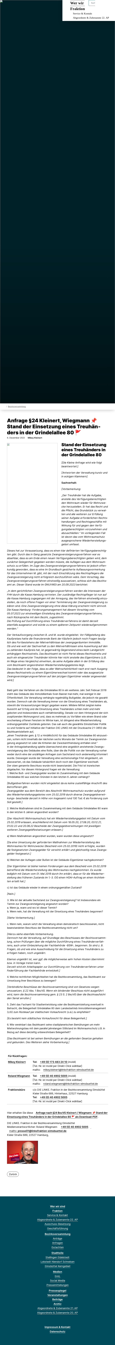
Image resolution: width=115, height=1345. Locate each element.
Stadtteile (57, 1252)
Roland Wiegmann (19, 1075)
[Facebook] (5, 6)
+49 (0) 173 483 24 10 (54, 1061)
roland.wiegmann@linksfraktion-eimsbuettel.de (70, 1083)
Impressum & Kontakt (57, 1327)
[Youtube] (28, 6)
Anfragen (57, 1242)
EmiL (57, 1276)
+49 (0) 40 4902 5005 (54, 1075)
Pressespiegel (57, 1290)
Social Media (57, 1280)
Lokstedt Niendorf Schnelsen (57, 1261)
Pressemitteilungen (57, 1285)
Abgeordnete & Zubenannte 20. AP (57, 1312)
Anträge (57, 1238)
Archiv (57, 1303)
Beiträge (57, 1299)
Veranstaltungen (57, 1295)
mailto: (37, 1130)
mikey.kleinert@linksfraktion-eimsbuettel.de (68, 1069)
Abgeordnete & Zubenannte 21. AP (57, 1308)
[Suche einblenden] (101, 6)
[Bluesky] (19, 6)
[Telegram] (23, 6)
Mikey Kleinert (17, 1061)
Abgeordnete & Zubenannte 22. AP (91, 17)
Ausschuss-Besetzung (58, 1223)
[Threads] (14, 6)
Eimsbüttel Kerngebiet (57, 1266)
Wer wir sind (57, 1206)
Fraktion (57, 1210)
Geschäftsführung (57, 1228)
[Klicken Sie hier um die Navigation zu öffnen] (109, 6)
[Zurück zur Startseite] (4, 406)
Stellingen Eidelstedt (57, 1257)
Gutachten (57, 1247)
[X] (10, 6)
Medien (57, 1271)
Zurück (13, 1174)
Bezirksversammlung (17, 406)
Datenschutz (57, 1331)
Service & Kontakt (82, 13)
